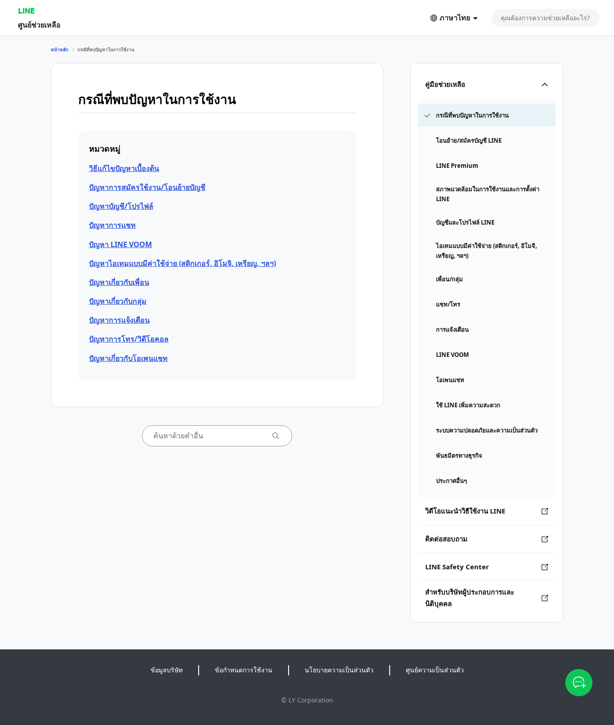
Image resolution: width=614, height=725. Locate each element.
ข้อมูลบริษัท (166, 670)
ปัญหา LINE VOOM (120, 244)
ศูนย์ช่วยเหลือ (39, 24)
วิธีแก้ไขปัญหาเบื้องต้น (124, 168)
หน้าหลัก (59, 49)
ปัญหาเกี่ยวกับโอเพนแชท (128, 358)
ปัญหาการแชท (112, 225)
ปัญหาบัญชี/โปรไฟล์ (121, 206)
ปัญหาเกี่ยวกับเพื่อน (119, 282)
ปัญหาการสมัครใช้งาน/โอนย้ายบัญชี (147, 187)
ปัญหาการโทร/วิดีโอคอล (129, 339)
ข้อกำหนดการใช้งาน (243, 670)
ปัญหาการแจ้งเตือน (119, 320)
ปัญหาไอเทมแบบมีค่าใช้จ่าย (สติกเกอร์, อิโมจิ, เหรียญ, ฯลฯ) (182, 263)
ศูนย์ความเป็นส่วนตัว (435, 670)
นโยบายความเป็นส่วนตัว (339, 670)
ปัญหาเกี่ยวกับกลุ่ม (118, 301)
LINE (26, 10)
